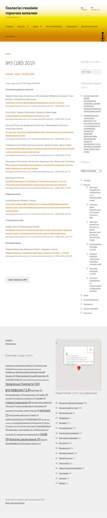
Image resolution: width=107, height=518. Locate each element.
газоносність (31, 395)
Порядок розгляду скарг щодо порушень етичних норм (95, 259)
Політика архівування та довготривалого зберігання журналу (96, 284)
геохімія (40, 398)
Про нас (21, 26)
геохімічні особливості (25, 398)
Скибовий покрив (13, 379)
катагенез (40, 406)
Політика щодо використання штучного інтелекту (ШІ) (95, 211)
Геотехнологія (65, 413)
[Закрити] (90, 349)
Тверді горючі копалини (70, 468)
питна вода (37, 423)
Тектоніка (63, 473)
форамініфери (13, 443)
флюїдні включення (25, 439)
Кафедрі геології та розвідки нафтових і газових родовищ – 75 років (37, 252)
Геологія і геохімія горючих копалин (21, 10)
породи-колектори (28, 426)
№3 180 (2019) (28, 74)
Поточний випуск (54, 26)
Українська (10, 343)
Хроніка (62, 478)
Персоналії (64, 463)
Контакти (10, 36)
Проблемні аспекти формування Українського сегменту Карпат (34, 102)
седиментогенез (40, 430)
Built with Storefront (15, 503)
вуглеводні (18, 389)
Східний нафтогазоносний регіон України (35, 380)
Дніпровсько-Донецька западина (19, 365)
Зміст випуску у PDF (17, 279)
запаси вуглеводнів (25, 406)
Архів (35, 26)
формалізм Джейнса (31, 443)
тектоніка (10, 434)
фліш (44, 439)
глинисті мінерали (18, 402)
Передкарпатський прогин (32, 375)
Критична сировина (68, 438)
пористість (13, 426)
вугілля (36, 390)
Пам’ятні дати (65, 458)
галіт (43, 394)
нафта (34, 415)
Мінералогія (64, 448)
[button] (79, 368)
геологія (9, 398)
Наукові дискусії (66, 453)
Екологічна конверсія (69, 433)
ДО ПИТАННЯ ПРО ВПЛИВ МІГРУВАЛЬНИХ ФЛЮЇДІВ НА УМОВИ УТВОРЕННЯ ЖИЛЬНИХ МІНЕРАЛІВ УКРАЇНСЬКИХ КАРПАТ (92, 104)
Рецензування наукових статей (95, 247)
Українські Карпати (22, 384)
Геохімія (62, 423)
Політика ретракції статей (94, 271)
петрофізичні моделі (22, 423)
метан (35, 410)
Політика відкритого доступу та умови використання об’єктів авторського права (95, 231)
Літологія (63, 443)
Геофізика (63, 418)
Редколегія (72, 26)
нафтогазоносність (16, 419)
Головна (9, 26)
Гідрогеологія (65, 428)
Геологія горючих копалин (71, 403)
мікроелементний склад (20, 415)
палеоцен (34, 419)
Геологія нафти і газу (68, 407)
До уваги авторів (89, 26)
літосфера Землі (23, 410)
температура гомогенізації (28, 434)
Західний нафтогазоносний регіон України (27, 369)
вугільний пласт (14, 395)
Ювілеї (62, 483)
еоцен (12, 406)
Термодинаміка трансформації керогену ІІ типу (27, 115)
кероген (9, 410)
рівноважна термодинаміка (20, 430)
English (8, 54)
